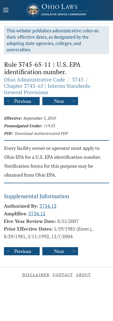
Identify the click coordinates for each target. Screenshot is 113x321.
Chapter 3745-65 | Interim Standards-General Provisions (48, 89)
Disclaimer (36, 274)
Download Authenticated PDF (41, 133)
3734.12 (47, 206)
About (83, 274)
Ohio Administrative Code (34, 79)
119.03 (49, 125)
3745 (78, 79)
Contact (63, 274)
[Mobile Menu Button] (5, 10)
